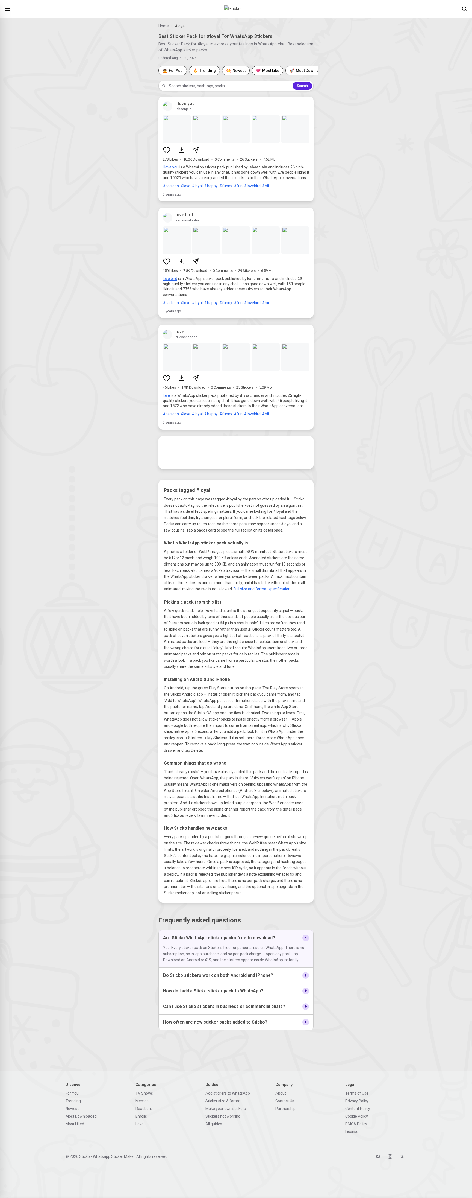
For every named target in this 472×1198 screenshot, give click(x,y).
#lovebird (252, 186)
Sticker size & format (223, 1101)
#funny (225, 186)
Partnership (285, 1108)
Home (163, 26)
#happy (211, 186)
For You (72, 1093)
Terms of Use (356, 1093)
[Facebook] (378, 1156)
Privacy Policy (357, 1101)
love (166, 395)
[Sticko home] (236, 8)
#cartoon (171, 186)
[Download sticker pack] (181, 150)
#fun (238, 186)
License (351, 1131)
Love (139, 1124)
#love (185, 186)
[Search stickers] (464, 8)
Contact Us (284, 1101)
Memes (142, 1101)
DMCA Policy (356, 1124)
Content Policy (357, 1108)
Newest (72, 1108)
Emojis (141, 1116)
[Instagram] (390, 1156)
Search (302, 86)
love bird (170, 278)
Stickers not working (222, 1116)
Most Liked (75, 1124)
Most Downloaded (81, 1116)
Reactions (144, 1108)
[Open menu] (7, 8)
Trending (73, 1101)
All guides (213, 1124)
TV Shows (144, 1093)
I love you (171, 167)
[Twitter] (402, 1156)
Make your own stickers (225, 1108)
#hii (265, 186)
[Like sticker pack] (166, 150)
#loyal (197, 186)
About (280, 1093)
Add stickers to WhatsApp (227, 1093)
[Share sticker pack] (195, 150)
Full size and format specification (262, 589)
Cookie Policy (356, 1116)
